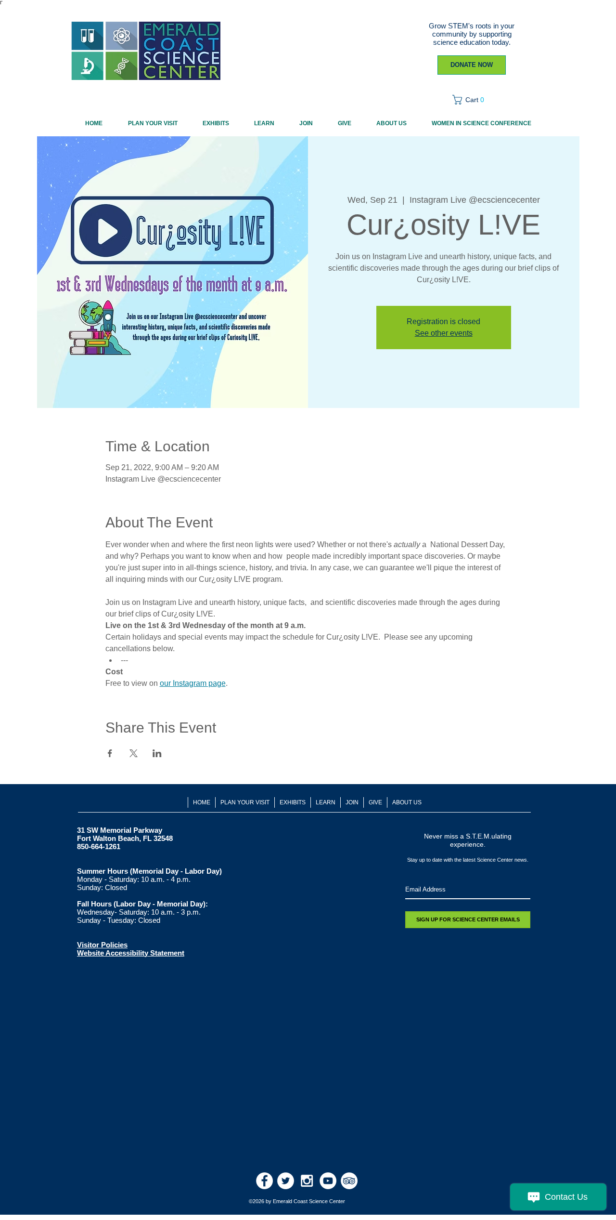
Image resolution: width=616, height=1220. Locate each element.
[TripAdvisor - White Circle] (349, 1180)
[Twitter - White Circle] (285, 1180)
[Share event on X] (133, 753)
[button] (471, 100)
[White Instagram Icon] (306, 1180)
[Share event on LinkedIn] (157, 753)
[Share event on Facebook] (110, 753)
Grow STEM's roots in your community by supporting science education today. (471, 34)
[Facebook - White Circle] (264, 1180)
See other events (444, 333)
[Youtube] (328, 1180)
